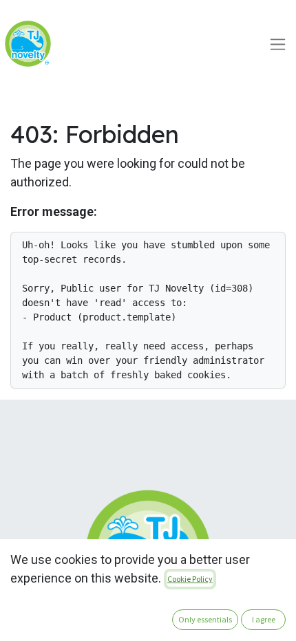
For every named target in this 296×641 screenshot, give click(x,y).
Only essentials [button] (205, 619)
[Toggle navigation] (277, 44)
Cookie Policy (190, 579)
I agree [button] (263, 619)
